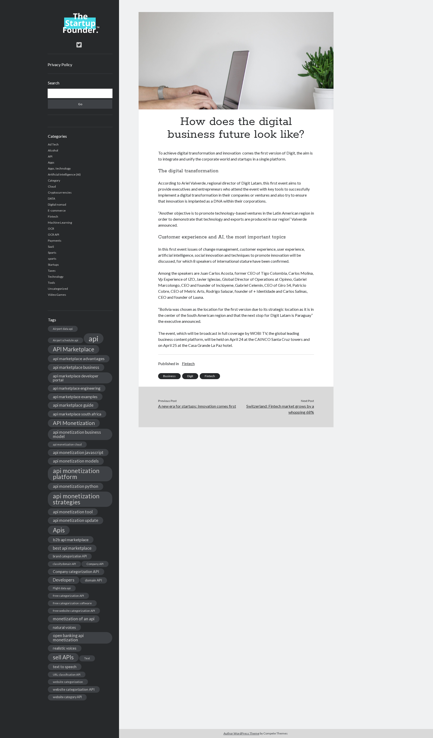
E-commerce (57, 210)
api (93, 338)
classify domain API (64, 563)
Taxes (52, 270)
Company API (94, 563)
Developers (63, 579)
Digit (190, 376)
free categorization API (68, 596)
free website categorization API (74, 611)
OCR (51, 228)
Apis (59, 530)
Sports (52, 252)
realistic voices (64, 648)
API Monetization (74, 423)
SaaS (51, 246)
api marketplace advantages (78, 358)
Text (87, 658)
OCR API (53, 234)
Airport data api (63, 328)
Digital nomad (57, 204)
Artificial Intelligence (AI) (64, 174)
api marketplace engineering (76, 388)
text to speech (64, 666)
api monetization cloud (67, 444)
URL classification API (66, 674)
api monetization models (76, 461)
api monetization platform (76, 473)
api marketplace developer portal (75, 377)
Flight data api (62, 588)
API (50, 156)
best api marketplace (72, 548)
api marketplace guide (73, 405)
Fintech (53, 216)
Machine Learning (60, 222)
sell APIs (63, 657)
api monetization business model (77, 434)
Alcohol (53, 150)
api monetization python (75, 486)
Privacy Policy (60, 64)
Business (169, 376)
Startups (53, 264)
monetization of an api (73, 618)
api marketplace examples (75, 396)
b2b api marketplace (70, 539)
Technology (55, 276)
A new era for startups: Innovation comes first (197, 406)
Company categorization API (76, 571)
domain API (93, 580)
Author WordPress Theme (241, 733)
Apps (51, 162)
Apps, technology (59, 168)
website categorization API (74, 689)
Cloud (52, 186)
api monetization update (75, 520)
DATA (51, 198)
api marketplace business (76, 367)
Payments (54, 240)
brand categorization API (70, 556)
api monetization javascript (78, 452)
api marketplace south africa (77, 413)
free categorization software (72, 603)
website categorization (68, 681)
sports (52, 258)
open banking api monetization (68, 637)
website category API (67, 697)
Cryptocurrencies (60, 192)
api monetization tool (73, 511)
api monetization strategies (76, 499)
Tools (51, 282)
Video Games (57, 295)
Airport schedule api (65, 340)
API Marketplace (73, 349)
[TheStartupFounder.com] (80, 32)
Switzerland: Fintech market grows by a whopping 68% (280, 409)
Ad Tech (53, 144)
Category (54, 180)
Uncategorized (58, 288)
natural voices (64, 627)
